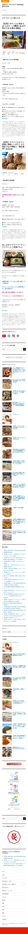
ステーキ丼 (14, 321)
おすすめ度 (19, 125)
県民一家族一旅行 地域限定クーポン (14, 315)
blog (3, 874)
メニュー (4, 10)
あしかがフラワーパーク (13, 313)
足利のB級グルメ (15, 129)
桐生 (3, 909)
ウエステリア (9, 321)
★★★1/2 (4, 124)
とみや (4, 129)
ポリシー (4, 916)
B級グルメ (15, 128)
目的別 (24, 128)
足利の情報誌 (5, 893)
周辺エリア (20, 128)
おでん (15, 127)
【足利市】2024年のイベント (10, 617)
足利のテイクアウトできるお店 (9, 132)
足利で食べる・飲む (7, 881)
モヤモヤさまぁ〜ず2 (9, 135)
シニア (20, 124)
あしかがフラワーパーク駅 (15, 324)
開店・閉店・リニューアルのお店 (15, 121)
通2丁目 (23, 233)
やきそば (6, 128)
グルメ (23, 125)
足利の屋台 (18, 133)
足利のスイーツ (11, 232)
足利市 (15, 123)
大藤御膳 (23, 321)
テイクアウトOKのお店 (8, 127)
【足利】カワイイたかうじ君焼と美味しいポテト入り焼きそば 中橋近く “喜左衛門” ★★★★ (13, 145)
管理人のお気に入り (10, 123)
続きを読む (4, 118)
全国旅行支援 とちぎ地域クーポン (15, 316)
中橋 (14, 235)
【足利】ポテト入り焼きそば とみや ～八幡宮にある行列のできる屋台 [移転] (14, 25)
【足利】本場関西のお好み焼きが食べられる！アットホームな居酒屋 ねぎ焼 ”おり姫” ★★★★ (14, 595)
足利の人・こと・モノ (7, 890)
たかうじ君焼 (10, 235)
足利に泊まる (5, 887)
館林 (3, 913)
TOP (3, 871)
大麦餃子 (7, 324)
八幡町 (22, 132)
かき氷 (18, 123)
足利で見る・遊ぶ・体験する (9, 884)
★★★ (7, 316)
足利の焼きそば (13, 133)
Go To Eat (4, 878)
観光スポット (5, 320)
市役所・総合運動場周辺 (12, 125)
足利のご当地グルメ (18, 232)
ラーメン (13, 320)
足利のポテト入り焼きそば (10, 131)
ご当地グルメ (10, 128)
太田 (3, 906)
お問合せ (4, 919)
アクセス (4, 897)
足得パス (5, 237)
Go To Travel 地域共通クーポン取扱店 (10, 317)
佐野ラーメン (14, 323)
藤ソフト (4, 324)
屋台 (3, 128)
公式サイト (4, 191)
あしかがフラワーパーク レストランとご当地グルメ (13, 246)
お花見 (12, 319)
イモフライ (19, 321)
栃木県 (24, 127)
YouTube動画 (18, 132)
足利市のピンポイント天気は (14, 357)
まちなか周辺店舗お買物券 (11, 231)
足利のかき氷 (8, 129)
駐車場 (3, 900)
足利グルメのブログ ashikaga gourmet (9, 923)
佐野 (3, 903)
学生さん (21, 123)
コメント (11, 136)
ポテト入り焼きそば (10, 124)
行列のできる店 (19, 127)
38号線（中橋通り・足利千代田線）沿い (15, 237)
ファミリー (16, 124)
